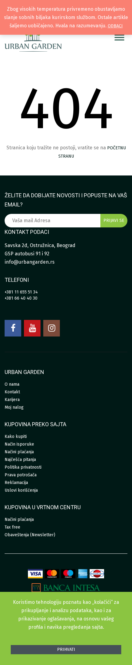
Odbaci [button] (115, 26)
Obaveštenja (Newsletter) (30, 534)
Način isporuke (19, 444)
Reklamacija (16, 482)
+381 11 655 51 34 (21, 292)
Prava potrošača (21, 475)
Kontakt (12, 392)
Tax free (12, 527)
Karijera (12, 399)
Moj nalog (14, 407)
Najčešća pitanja (20, 459)
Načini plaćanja (19, 451)
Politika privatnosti (23, 467)
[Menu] (119, 38)
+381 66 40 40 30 (21, 298)
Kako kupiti (16, 436)
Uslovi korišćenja (21, 490)
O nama (12, 384)
